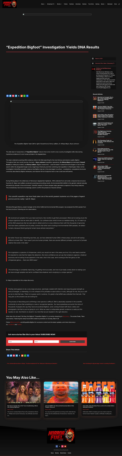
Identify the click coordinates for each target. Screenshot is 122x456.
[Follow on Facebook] (57, 446)
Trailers (66, 4)
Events (69, 453)
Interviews (78, 4)
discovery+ (66, 316)
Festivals (71, 4)
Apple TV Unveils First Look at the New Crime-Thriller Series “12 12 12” (105, 124)
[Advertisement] (61, 34)
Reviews (84, 4)
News (42, 4)
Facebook (11, 324)
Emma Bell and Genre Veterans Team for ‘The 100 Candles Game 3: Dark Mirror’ (105, 150)
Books (102, 4)
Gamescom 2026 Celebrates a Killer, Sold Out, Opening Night (105, 159)
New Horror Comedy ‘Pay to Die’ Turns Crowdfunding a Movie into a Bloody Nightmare (105, 98)
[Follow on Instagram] (62, 446)
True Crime (91, 4)
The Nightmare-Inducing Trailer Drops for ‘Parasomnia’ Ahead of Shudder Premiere (104, 132)
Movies (59, 4)
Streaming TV (50, 4)
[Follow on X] (59, 446)
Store (115, 4)
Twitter (19, 324)
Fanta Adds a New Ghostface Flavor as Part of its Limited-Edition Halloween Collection (105, 116)
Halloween (109, 4)
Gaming (97, 4)
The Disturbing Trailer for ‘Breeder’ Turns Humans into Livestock (106, 141)
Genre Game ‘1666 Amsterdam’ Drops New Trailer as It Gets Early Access (104, 167)
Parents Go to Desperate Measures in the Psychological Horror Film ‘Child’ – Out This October (105, 177)
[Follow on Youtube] (65, 446)
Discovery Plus (99, 63)
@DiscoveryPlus (15, 322)
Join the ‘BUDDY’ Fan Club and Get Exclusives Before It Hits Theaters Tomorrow (105, 107)
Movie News (63, 453)
